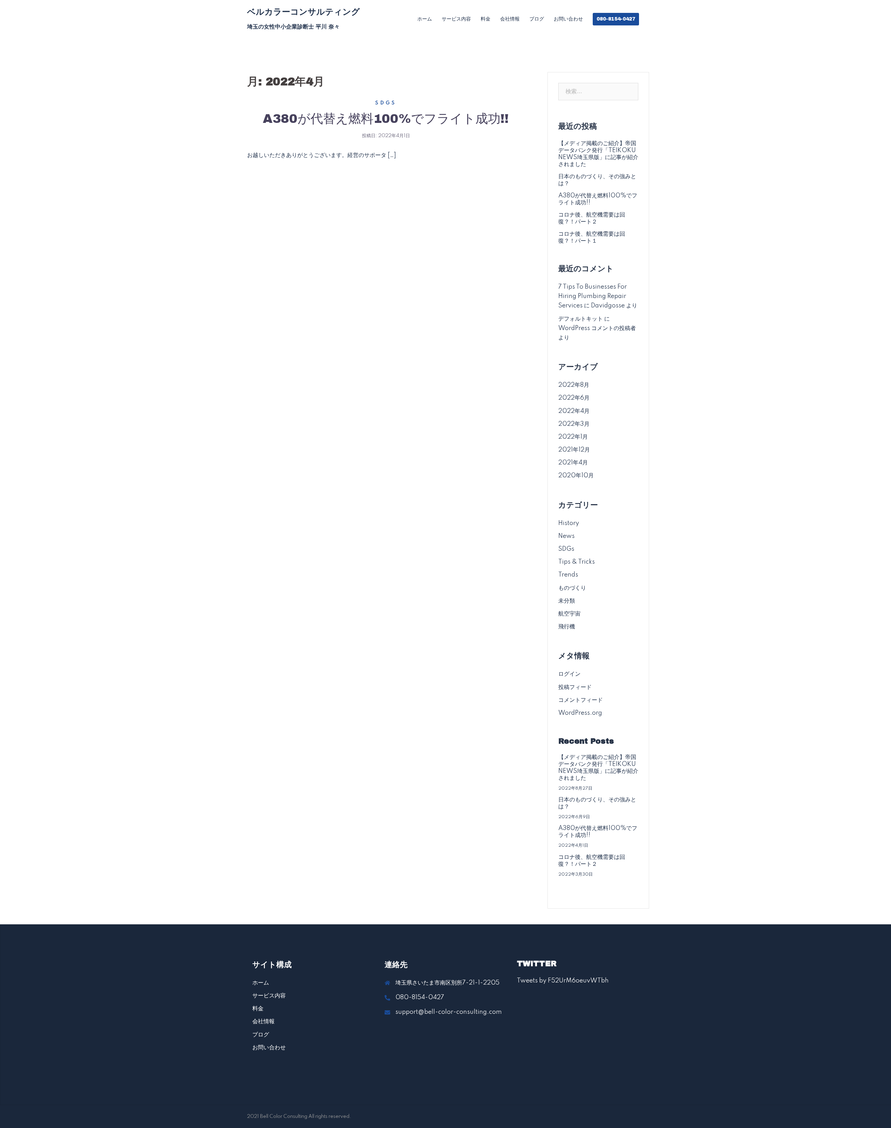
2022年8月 (573, 385)
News (566, 536)
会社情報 (510, 19)
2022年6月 (574, 398)
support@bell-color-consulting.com (448, 1012)
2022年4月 (574, 411)
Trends (568, 575)
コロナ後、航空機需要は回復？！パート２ (591, 218)
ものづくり (572, 588)
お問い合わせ (568, 19)
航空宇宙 (569, 614)
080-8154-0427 (616, 19)
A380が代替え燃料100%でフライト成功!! (386, 119)
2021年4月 (573, 463)
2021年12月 (574, 450)
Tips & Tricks (576, 562)
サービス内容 (456, 19)
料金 (485, 19)
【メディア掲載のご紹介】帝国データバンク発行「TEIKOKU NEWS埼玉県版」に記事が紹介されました (598, 153)
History (568, 523)
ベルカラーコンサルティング (303, 11)
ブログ (536, 19)
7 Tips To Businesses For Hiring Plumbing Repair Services (592, 296)
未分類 (566, 601)
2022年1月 (573, 437)
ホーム (424, 19)
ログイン (569, 674)
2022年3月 (574, 424)
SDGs (385, 103)
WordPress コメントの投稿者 (597, 328)
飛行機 (566, 627)
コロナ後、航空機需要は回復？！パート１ (591, 237)
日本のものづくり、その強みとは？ (597, 180)
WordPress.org (580, 713)
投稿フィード (575, 687)
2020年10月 (576, 475)
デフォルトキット (580, 319)
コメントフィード (580, 700)
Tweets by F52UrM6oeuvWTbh (563, 981)
